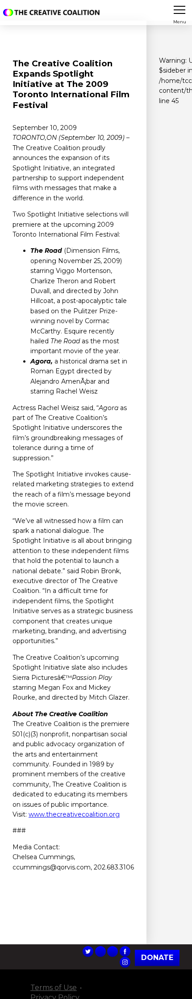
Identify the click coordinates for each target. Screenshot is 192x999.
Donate (157, 957)
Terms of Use (53, 987)
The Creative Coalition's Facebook (125, 951)
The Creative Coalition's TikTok (100, 951)
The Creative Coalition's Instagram (125, 962)
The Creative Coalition (53, 12)
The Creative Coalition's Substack (112, 951)
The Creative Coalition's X (88, 951)
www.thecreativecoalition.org (74, 814)
